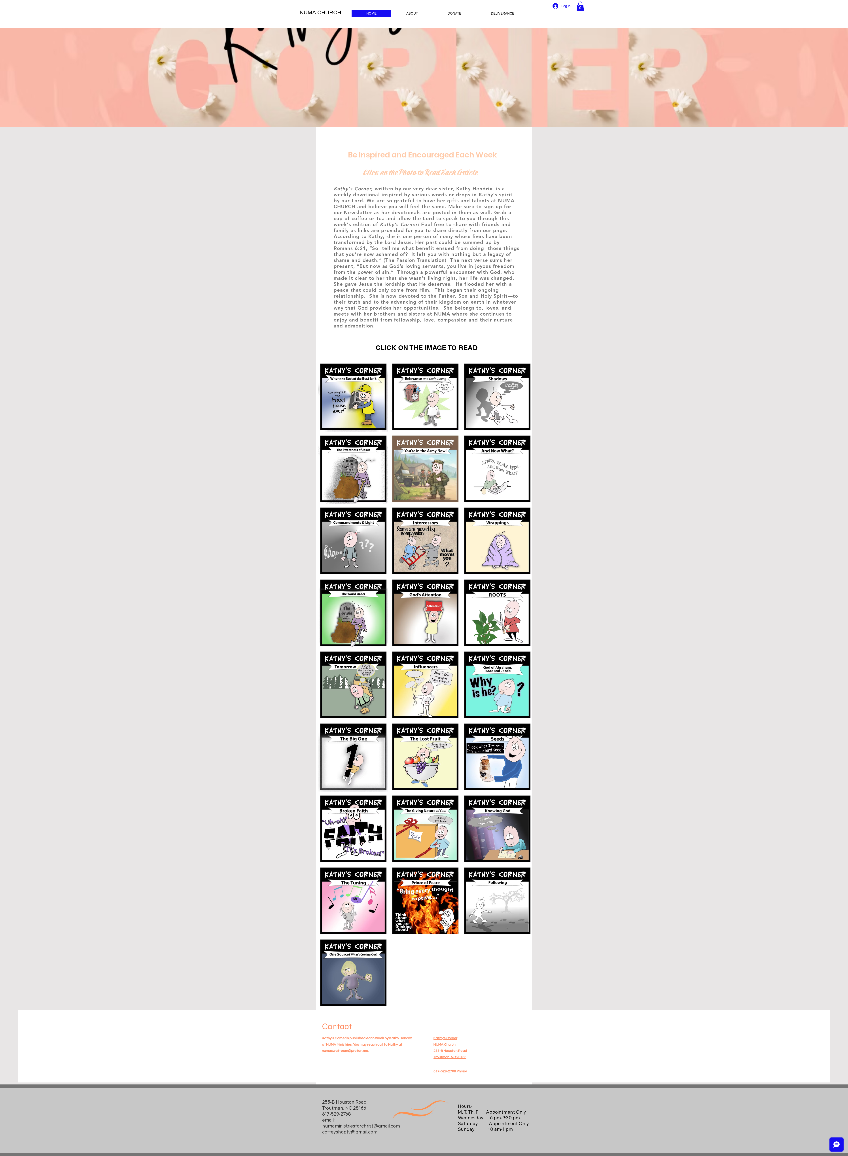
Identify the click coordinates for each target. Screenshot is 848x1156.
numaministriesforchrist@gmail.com (361, 1126)
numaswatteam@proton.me (345, 1050)
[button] (580, 6)
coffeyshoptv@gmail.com (349, 1132)
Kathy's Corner (445, 1038)
